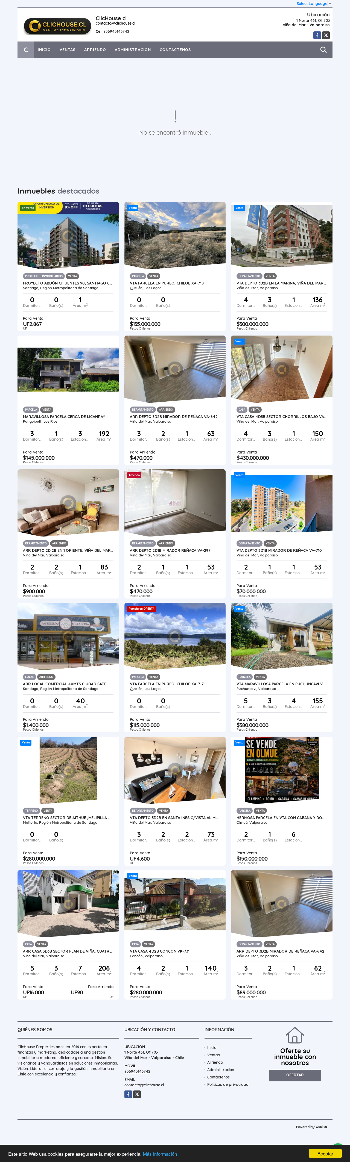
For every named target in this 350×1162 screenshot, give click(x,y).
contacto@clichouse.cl (115, 23)
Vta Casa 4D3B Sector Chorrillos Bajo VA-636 (282, 416)
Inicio (44, 49)
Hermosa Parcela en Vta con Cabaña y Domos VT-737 (282, 818)
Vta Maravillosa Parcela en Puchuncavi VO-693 (282, 684)
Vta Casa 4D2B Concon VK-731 (159, 951)
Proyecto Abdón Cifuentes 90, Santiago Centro (68, 283)
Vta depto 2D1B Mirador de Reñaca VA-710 (279, 550)
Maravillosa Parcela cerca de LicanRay (64, 416)
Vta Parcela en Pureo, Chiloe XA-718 (167, 283)
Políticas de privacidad (228, 1084)
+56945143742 (116, 31)
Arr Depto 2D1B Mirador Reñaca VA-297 (170, 550)
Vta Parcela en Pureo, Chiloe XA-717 (167, 684)
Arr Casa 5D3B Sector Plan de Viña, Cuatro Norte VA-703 (68, 951)
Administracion (133, 49)
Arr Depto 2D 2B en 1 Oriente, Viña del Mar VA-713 (68, 550)
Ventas (67, 49)
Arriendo (95, 49)
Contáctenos (175, 49)
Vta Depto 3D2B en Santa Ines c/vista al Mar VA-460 (175, 818)
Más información (160, 1153)
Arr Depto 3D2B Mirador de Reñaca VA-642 (174, 416)
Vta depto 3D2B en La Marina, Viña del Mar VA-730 (282, 283)
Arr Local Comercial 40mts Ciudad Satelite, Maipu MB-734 (68, 684)
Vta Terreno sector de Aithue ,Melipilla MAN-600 (68, 818)
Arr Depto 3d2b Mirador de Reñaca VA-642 (280, 951)
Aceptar (325, 1153)
